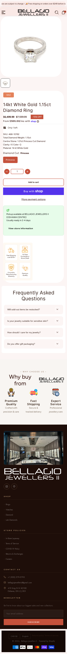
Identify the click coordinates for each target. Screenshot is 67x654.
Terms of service (51, 635)
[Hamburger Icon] (3, 12)
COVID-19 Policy (12, 548)
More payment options (33, 199)
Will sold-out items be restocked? (23, 309)
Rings (8, 504)
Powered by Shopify (47, 641)
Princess (10, 160)
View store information (20, 228)
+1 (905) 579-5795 (16, 577)
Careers (9, 559)
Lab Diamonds (11, 519)
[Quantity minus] (7, 171)
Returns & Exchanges (14, 553)
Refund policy (38, 635)
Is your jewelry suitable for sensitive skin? (27, 321)
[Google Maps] (14, 486)
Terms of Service (12, 543)
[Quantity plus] (27, 171)
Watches (9, 509)
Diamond (9, 514)
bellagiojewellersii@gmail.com (20, 582)
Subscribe (34, 622)
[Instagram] (7, 486)
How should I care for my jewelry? (24, 332)
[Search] (57, 12)
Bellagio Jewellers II (29, 641)
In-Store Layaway (12, 538)
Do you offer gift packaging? (21, 344)
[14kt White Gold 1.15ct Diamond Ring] (31, 46)
